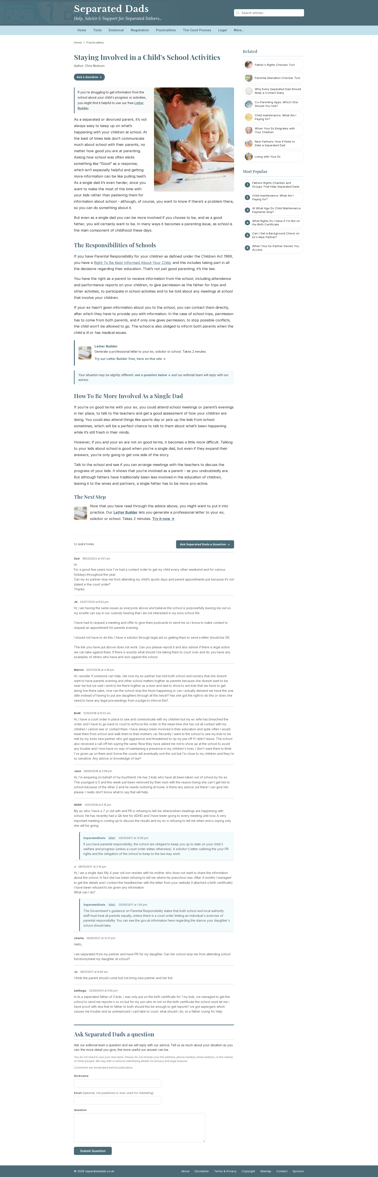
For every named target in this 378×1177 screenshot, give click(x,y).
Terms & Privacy (225, 1171)
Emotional (116, 30)
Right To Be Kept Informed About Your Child (132, 262)
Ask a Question (87, 77)
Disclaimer (202, 1171)
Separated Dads (111, 8)
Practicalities (166, 30)
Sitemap (265, 1171)
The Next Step (90, 496)
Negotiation (140, 30)
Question (80, 1110)
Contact (281, 1171)
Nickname (81, 1076)
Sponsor (298, 1171)
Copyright (248, 1171)
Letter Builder (106, 346)
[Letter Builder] (80, 514)
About (185, 1171)
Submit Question (93, 1151)
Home (81, 30)
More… (239, 30)
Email (113, 1093)
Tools (97, 30)
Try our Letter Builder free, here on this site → (130, 359)
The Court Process (197, 30)
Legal (222, 30)
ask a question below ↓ (152, 375)
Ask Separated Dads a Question (203, 544)
